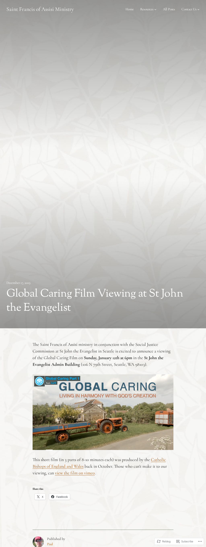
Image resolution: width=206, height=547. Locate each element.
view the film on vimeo (75, 473)
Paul (50, 544)
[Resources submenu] (155, 9)
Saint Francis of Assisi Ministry (40, 9)
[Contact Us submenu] (198, 9)
